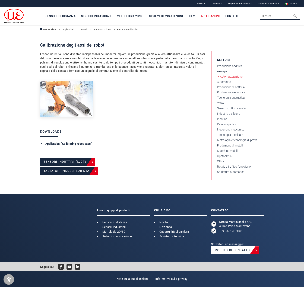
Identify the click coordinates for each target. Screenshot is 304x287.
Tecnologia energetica (231, 98)
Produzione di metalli (230, 146)
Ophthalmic (224, 156)
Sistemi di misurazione (117, 236)
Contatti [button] (231, 16)
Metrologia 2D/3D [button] (130, 16)
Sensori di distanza (114, 222)
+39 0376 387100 (230, 231)
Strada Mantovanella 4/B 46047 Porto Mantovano (235, 224)
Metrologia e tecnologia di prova (237, 140)
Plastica (222, 119)
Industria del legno (228, 114)
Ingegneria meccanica (231, 129)
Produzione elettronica (231, 92)
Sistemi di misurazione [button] (166, 16)
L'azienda (165, 227)
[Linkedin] (77, 267)
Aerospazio (224, 71)
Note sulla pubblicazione (132, 279)
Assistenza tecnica (171, 236)
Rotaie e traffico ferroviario (234, 167)
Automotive (224, 82)
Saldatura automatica (230, 172)
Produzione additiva (229, 66)
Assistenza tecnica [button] (267, 3)
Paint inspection (227, 124)
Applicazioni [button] (210, 16)
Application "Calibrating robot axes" (68, 144)
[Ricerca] (296, 16)
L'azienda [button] (215, 3)
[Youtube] (69, 267)
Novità (163, 222)
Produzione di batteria (231, 87)
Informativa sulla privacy (171, 279)
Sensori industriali (114, 227)
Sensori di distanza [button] (60, 16)
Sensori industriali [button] (96, 16)
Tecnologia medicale (230, 135)
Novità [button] (200, 3)
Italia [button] (292, 3)
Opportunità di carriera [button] (239, 3)
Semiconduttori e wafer (231, 108)
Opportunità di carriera (174, 232)
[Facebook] (61, 267)
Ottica (220, 161)
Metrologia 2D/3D (113, 232)
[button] (9, 279)
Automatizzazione (231, 77)
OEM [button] (192, 16)
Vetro (220, 103)
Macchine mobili (227, 151)
